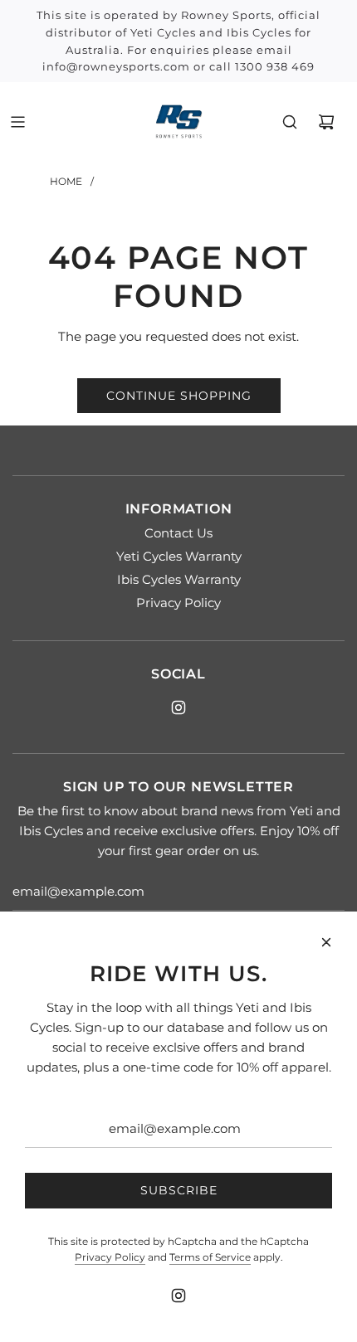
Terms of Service (210, 1257)
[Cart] (326, 122)
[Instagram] (178, 707)
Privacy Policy (110, 1257)
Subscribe (179, 1190)
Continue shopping (179, 395)
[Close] (326, 942)
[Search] (289, 122)
